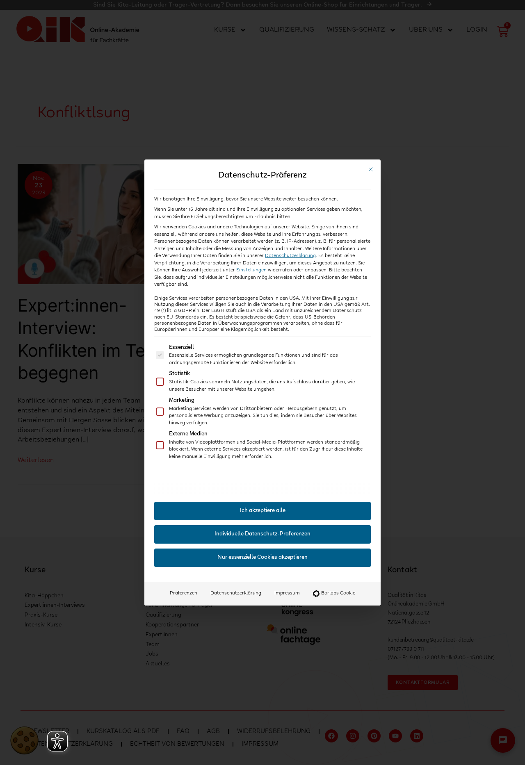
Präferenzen (183, 593)
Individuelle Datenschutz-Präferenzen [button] (262, 534)
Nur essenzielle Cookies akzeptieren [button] (262, 557)
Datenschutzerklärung (290, 255)
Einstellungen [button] (251, 270)
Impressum (287, 593)
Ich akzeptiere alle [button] (262, 511)
